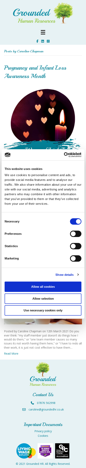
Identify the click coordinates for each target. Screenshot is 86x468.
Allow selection (43, 298)
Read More (11, 353)
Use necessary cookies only (43, 310)
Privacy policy (43, 431)
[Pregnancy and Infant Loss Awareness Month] (43, 124)
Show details (64, 274)
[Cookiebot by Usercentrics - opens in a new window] (63, 154)
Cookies (43, 436)
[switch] (75, 234)
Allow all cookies (43, 286)
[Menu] (43, 32)
